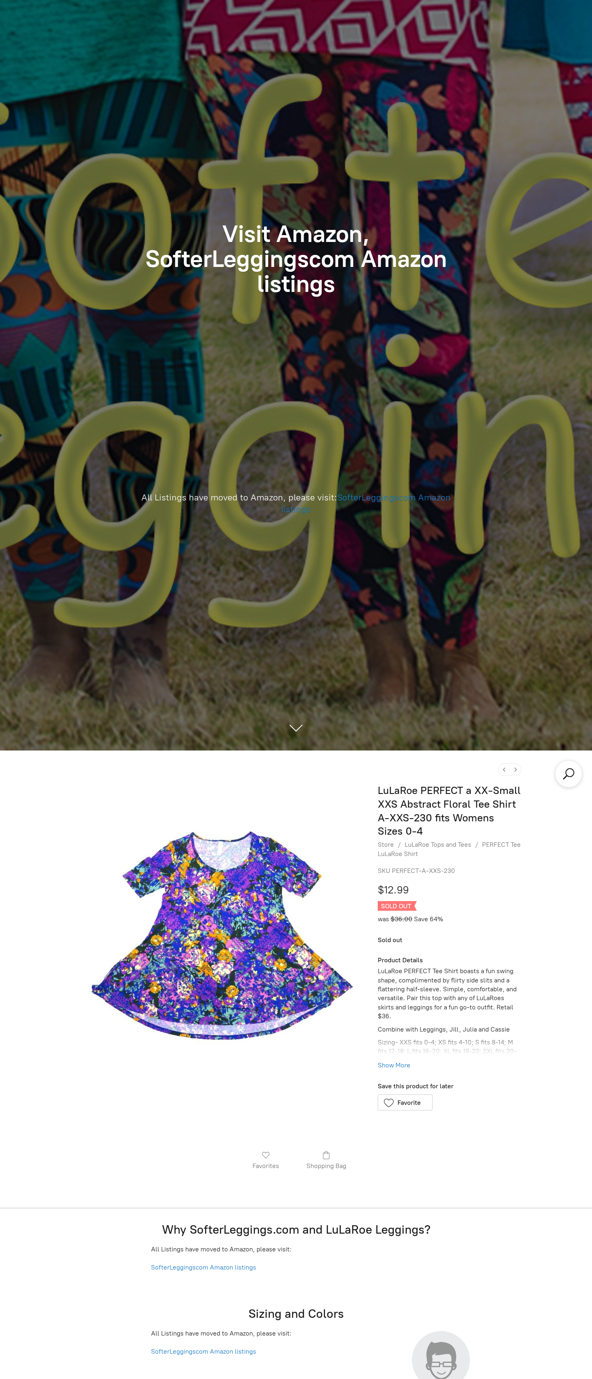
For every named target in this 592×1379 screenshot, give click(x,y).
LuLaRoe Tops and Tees (438, 844)
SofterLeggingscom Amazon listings (203, 1267)
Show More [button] (394, 1065)
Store (386, 844)
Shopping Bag (326, 1166)
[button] (405, 1102)
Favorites (266, 1166)
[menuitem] (504, 769)
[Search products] (568, 774)
